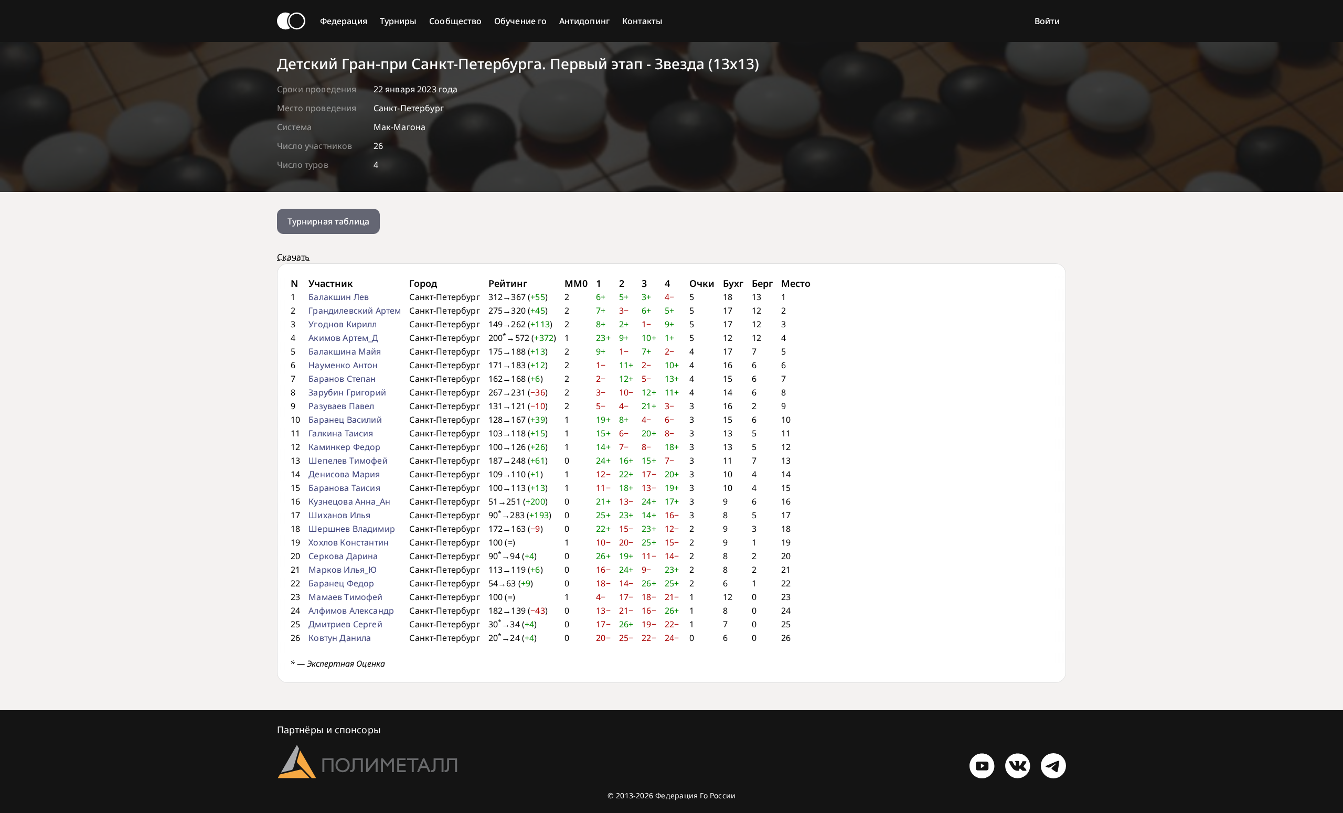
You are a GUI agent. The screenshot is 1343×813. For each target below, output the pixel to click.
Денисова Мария (344, 474)
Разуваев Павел (341, 406)
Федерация (343, 21)
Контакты (642, 21)
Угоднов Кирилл (342, 324)
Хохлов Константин (348, 542)
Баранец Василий (344, 419)
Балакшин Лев (338, 297)
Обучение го (520, 21)
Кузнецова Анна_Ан (349, 501)
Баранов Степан (342, 378)
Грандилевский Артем (354, 310)
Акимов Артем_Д (343, 338)
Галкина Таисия (340, 433)
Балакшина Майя (344, 351)
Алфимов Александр (351, 610)
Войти (1047, 21)
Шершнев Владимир (351, 528)
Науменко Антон (343, 365)
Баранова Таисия (344, 488)
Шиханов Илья (339, 515)
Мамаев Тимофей (345, 597)
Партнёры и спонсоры (329, 729)
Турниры (398, 21)
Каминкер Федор (344, 447)
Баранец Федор (341, 583)
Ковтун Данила (339, 638)
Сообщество (455, 21)
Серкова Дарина (343, 556)
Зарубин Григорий (347, 392)
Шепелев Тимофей (347, 460)
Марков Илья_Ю (342, 569)
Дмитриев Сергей (345, 624)
